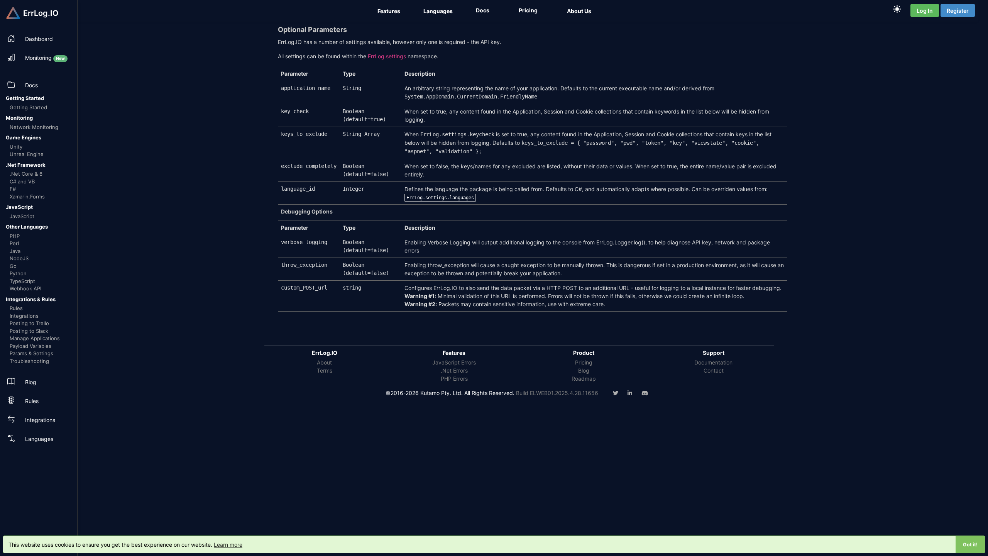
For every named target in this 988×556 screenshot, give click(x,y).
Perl (14, 243)
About (324, 362)
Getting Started (28, 107)
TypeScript (22, 281)
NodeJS (19, 258)
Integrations (24, 316)
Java (15, 251)
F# (13, 189)
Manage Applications (35, 338)
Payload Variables (30, 346)
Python (18, 273)
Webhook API (25, 288)
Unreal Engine (27, 154)
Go (13, 266)
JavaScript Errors (454, 362)
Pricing (583, 362)
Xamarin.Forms (27, 196)
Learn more (228, 544)
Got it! (970, 545)
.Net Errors (454, 370)
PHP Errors (454, 378)
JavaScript (22, 216)
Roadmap (584, 378)
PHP (15, 236)
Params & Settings (31, 353)
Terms (324, 370)
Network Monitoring (34, 127)
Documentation (713, 362)
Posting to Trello (29, 323)
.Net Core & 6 (26, 174)
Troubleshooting (29, 361)
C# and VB (22, 181)
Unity (16, 147)
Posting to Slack (29, 331)
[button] (389, 11)
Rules (16, 308)
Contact (714, 370)
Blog (583, 370)
